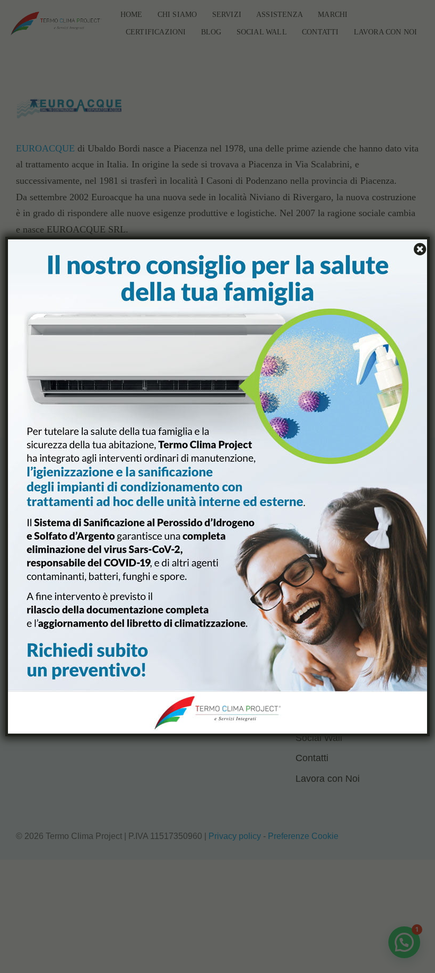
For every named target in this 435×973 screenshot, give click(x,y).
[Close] (419, 249)
